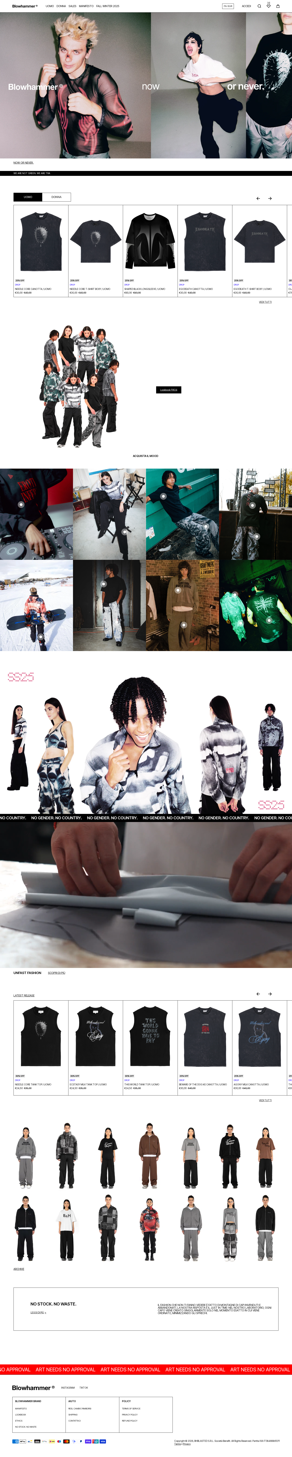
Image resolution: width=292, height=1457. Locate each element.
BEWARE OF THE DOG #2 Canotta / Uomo (203, 1084)
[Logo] (25, 6)
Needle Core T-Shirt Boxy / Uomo (90, 289)
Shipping (72, 1414)
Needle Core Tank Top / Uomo (33, 1084)
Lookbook (20, 1414)
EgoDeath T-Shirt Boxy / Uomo (253, 289)
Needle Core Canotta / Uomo (33, 289)
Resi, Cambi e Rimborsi (79, 1408)
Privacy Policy (130, 1414)
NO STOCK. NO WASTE (25, 1427)
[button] (278, 6)
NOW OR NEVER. (24, 162)
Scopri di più (56, 972)
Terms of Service (131, 1408)
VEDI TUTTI (265, 302)
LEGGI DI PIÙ (37, 1312)
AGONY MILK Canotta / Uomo (251, 1084)
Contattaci (74, 1420)
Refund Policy (129, 1420)
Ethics (18, 1420)
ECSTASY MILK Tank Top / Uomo (88, 1084)
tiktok (83, 1387)
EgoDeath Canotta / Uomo (196, 289)
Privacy (187, 1443)
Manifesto (21, 1408)
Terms (177, 1443)
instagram (68, 1387)
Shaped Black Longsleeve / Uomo (144, 289)
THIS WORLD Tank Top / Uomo (141, 1084)
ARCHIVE (19, 1269)
